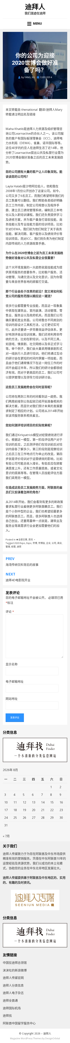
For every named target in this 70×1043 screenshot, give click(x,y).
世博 (35, 543)
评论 (10, 612)
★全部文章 (21, 539)
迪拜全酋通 (10, 1000)
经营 (13, 546)
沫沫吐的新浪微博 (15, 970)
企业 (48, 543)
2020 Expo (19, 543)
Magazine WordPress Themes (25, 1038)
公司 (54, 543)
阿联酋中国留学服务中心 (19, 1023)
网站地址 (12, 699)
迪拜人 (35, 7)
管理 (8, 546)
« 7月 (6, 836)
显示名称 (12, 664)
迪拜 (19, 546)
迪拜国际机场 (12, 1008)
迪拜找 (7, 1016)
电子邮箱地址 (15, 681)
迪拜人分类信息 (13, 985)
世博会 (41, 543)
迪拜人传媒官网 (13, 978)
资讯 (30, 539)
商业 (59, 543)
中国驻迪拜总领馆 (15, 963)
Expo (29, 543)
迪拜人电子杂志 (13, 993)
